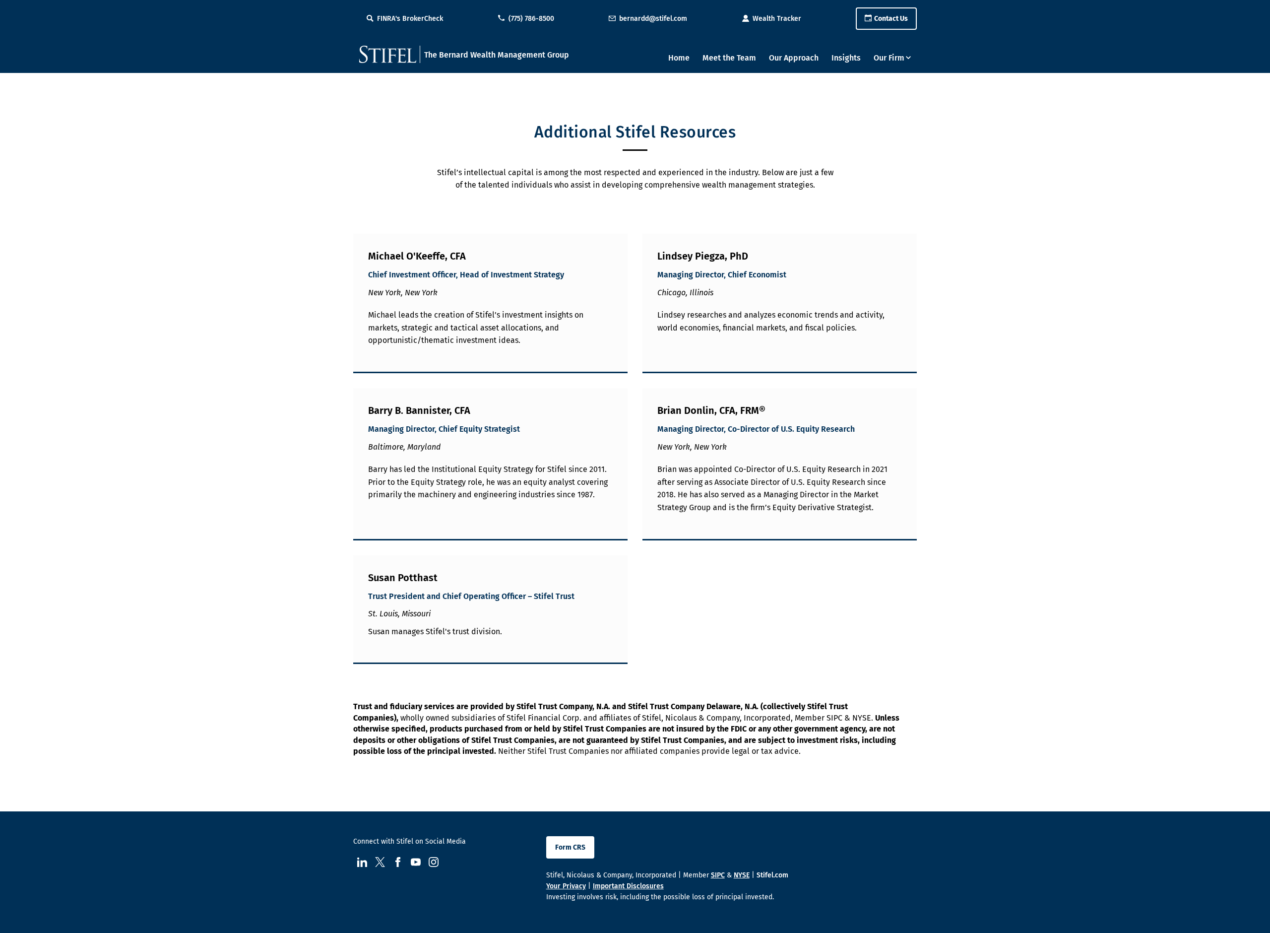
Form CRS (570, 847)
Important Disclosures (628, 886)
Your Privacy (566, 886)
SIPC (718, 875)
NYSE (742, 875)
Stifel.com (772, 875)
